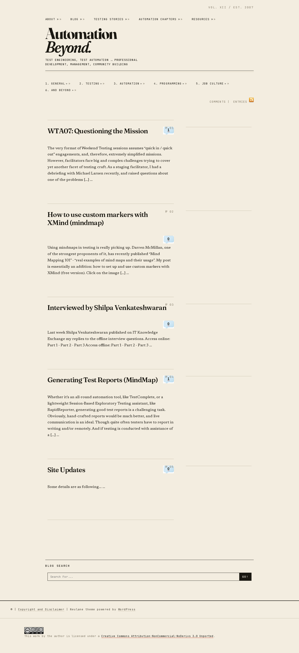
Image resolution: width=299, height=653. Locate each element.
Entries (240, 102)
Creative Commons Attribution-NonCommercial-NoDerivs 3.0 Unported (157, 636)
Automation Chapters (159, 19)
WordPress (126, 609)
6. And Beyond (59, 90)
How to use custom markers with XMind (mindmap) (97, 218)
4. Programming (169, 83)
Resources (202, 19)
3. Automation (128, 83)
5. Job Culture (211, 83)
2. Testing (90, 83)
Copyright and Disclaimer (41, 609)
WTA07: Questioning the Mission (97, 131)
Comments (217, 102)
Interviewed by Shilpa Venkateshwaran (106, 307)
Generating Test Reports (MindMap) (102, 379)
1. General (56, 83)
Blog (76, 19)
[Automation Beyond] (81, 40)
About (52, 19)
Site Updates (66, 469)
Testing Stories (110, 19)
